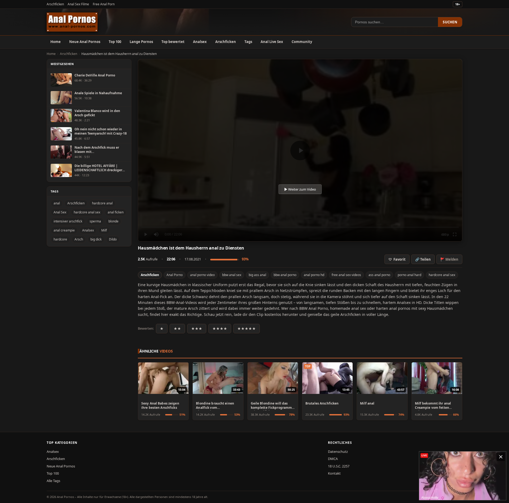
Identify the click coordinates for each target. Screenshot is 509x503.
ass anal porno (379, 275)
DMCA (333, 458)
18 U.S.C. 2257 (338, 466)
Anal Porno (174, 275)
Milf (104, 230)
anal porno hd (314, 275)
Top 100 (115, 41)
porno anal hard (409, 275)
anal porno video (202, 275)
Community (302, 41)
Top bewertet (173, 41)
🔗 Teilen (423, 259)
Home (55, 41)
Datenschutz (338, 451)
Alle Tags (53, 480)
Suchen (450, 22)
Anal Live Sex (272, 41)
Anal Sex (60, 212)
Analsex (200, 41)
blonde (113, 221)
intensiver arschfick (68, 221)
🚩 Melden (449, 259)
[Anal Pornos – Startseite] (72, 22)
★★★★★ (246, 328)
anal (57, 203)
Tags (248, 41)
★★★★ (219, 328)
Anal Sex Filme (78, 4)
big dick (96, 239)
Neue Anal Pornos (84, 41)
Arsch (78, 239)
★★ (177, 328)
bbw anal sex (231, 275)
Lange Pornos (141, 41)
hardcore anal (102, 203)
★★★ (196, 328)
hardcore (60, 239)
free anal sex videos (346, 275)
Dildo (113, 239)
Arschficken (55, 4)
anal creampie (64, 230)
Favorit (397, 259)
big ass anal (257, 275)
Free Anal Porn (104, 4)
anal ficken (116, 212)
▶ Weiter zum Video (300, 189)
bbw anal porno (285, 275)
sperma (95, 221)
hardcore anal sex (442, 275)
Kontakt (334, 473)
